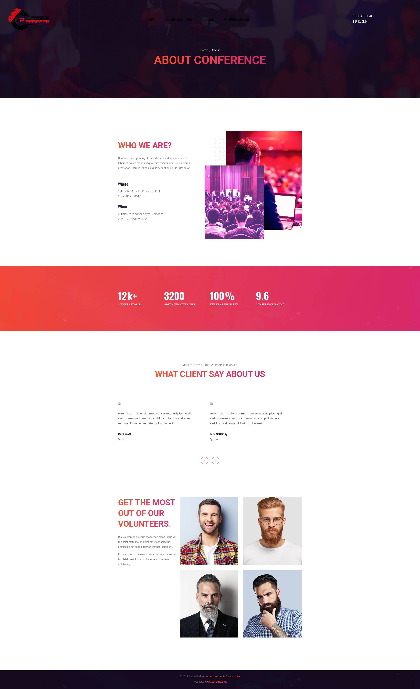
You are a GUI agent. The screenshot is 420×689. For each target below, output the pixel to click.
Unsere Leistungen (179, 19)
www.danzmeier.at (216, 681)
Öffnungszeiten (236, 19)
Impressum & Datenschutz (225, 676)
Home (152, 19)
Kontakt (209, 19)
